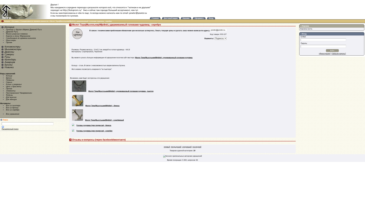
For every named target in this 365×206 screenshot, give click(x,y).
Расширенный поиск (10, 129)
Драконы (9, 52)
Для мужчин (11, 97)
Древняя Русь (12, 32)
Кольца (9, 76)
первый (167, 147)
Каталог (7, 21)
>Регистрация (324, 54)
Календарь (10, 59)
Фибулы (9, 95)
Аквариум (10, 62)
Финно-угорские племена (17, 34)
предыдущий (176, 147)
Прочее (9, 42)
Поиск (5, 120)
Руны (7, 57)
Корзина (305, 26)
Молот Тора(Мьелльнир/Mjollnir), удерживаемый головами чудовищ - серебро (81, 21)
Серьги (9, 82)
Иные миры (11, 40)
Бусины (9, 65)
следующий (187, 147)
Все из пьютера (13, 105)
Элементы (11, 91)
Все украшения (12, 114)
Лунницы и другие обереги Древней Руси (24, 29)
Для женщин (11, 99)
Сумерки (9, 54)
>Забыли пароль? (338, 54)
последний (196, 147)
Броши (9, 78)
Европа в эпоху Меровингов (18, 36)
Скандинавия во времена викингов (34, 21)
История (15, 21)
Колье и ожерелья (14, 84)
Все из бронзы (12, 108)
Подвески (10, 80)
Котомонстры (12, 46)
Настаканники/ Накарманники (19, 93)
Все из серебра (12, 110)
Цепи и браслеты (13, 86)
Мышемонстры (13, 49)
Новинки (9, 67)
